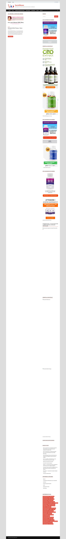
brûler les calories (50, 500)
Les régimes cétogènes (46, 509)
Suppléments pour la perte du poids (47, 522)
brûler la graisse (45, 500)
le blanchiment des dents (46, 508)
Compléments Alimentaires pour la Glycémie (50, 480)
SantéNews (19, 5)
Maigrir (51, 509)
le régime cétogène (53, 508)
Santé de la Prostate (46, 486)
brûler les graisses (45, 501)
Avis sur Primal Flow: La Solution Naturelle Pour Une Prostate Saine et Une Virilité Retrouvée (49, 452)
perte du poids (51, 514)
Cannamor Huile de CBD (47, 473)
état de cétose (51, 523)
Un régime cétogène (45, 523)
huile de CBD (53, 505)
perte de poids (49, 513)
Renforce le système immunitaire (48, 461)
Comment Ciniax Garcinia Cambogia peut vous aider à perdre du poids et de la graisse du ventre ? (50, 468)
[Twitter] (56, 2)
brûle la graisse (52, 496)
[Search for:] (50, 16)
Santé (37, 10)
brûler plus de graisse (51, 501)
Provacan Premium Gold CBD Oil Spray (48, 517)
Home (13, 2)
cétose (49, 505)
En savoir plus (10, 36)
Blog (13, 10)
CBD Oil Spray (45, 504)
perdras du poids (51, 510)
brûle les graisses (45, 497)
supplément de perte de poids (53, 521)
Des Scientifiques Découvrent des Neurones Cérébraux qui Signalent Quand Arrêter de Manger (50, 456)
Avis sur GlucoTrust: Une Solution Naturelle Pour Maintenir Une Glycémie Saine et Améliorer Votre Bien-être (50, 448)
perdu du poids (45, 513)
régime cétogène (51, 518)
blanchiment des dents (46, 496)
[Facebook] (55, 2)
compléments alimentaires (51, 504)
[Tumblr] (57, 2)
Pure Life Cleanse (45, 518)
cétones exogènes (45, 505)
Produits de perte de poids (19, 10)
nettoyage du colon (45, 510)
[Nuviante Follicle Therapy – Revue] (15, 21)
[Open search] (57, 10)
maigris (54, 509)
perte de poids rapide (46, 514)
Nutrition (33, 10)
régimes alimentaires (46, 521)
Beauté (41, 10)
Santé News (28, 10)
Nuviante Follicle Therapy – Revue (15, 28)
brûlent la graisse (51, 497)
